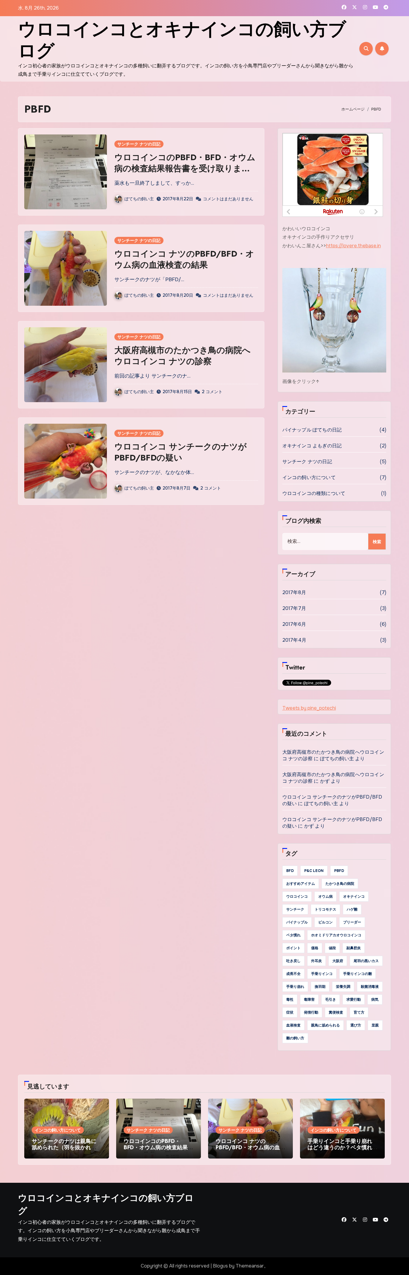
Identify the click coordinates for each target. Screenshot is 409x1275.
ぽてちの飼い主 (139, 199)
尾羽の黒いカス (366, 960)
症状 (289, 1012)
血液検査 (293, 1025)
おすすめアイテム (300, 883)
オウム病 (325, 896)
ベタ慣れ (293, 935)
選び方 (355, 1025)
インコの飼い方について (309, 477)
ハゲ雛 (352, 909)
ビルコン (325, 922)
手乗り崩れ (295, 986)
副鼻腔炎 (353, 948)
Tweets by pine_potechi (309, 708)
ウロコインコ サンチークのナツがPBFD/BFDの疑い (180, 452)
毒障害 (309, 999)
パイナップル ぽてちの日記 (312, 430)
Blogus (220, 1266)
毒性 (289, 999)
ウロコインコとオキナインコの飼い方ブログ (182, 40)
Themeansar (250, 1266)
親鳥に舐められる (325, 1025)
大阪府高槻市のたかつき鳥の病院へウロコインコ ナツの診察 (182, 355)
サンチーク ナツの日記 (138, 144)
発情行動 (311, 1012)
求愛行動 (353, 999)
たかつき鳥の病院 (339, 883)
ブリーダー (352, 922)
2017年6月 (294, 624)
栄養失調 (343, 986)
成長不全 (293, 973)
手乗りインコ (322, 973)
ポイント (293, 948)
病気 (374, 999)
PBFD (339, 870)
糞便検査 (336, 1012)
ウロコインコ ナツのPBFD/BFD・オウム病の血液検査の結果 (184, 259)
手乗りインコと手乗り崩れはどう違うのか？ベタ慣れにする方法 (339, 1147)
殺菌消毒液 (370, 986)
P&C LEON (314, 870)
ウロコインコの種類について (314, 493)
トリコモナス (325, 909)
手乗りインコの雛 (357, 973)
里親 (375, 1025)
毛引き (330, 999)
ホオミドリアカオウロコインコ (336, 935)
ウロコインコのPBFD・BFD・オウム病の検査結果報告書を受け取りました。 (184, 168)
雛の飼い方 (295, 1038)
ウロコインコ (297, 896)
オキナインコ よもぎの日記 (312, 446)
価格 (314, 948)
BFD (290, 870)
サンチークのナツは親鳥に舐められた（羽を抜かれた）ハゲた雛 (64, 1147)
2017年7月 (294, 608)
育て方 (359, 1012)
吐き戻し (293, 960)
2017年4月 (294, 640)
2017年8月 (294, 592)
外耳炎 (316, 960)
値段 (332, 948)
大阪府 (337, 960)
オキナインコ (354, 896)
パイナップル (297, 922)
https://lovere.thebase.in (353, 246)
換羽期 (320, 986)
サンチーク (295, 909)
